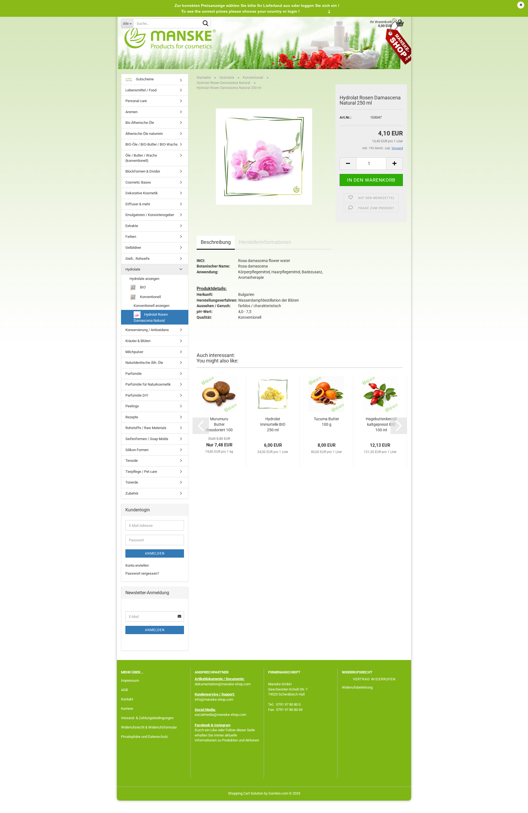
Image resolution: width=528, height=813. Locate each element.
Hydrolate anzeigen (144, 279)
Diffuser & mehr (137, 204)
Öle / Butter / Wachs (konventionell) (141, 158)
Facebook (202, 725)
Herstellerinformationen (265, 242)
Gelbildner (133, 247)
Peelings (132, 406)
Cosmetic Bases (138, 182)
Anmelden (155, 553)
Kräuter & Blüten (137, 341)
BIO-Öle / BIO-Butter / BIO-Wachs (151, 144)
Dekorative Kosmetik (141, 193)
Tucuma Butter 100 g (326, 422)
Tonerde (131, 482)
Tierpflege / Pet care (141, 472)
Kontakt (127, 699)
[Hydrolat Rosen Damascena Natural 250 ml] (264, 156)
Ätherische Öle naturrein (144, 134)
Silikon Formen (136, 450)
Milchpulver (134, 352)
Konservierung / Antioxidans (147, 330)
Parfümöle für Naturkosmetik (148, 384)
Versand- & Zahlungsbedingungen (147, 718)
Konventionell (150, 297)
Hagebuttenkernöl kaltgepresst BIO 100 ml (381, 424)
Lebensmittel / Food (140, 90)
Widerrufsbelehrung (357, 687)
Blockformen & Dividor (142, 171)
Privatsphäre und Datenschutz (144, 737)
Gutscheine (144, 79)
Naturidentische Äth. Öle (144, 363)
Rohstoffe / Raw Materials (145, 428)
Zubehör (131, 493)
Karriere (127, 708)
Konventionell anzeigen (151, 306)
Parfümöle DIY (136, 395)
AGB (124, 690)
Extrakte (131, 226)
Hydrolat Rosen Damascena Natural (151, 317)
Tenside (131, 461)
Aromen (131, 112)
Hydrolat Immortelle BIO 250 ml (272, 424)
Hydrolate (132, 269)
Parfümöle (133, 374)
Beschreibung (216, 242)
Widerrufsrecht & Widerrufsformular (149, 727)
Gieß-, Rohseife (137, 259)
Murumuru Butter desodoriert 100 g (219, 425)
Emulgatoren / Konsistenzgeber (149, 215)
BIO (142, 287)
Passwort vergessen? (142, 573)
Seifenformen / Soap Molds (146, 439)
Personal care (136, 101)
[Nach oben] (513, 804)
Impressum (130, 680)
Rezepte (131, 417)
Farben (130, 236)
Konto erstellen (137, 565)
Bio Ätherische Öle (139, 123)
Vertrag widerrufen (374, 679)
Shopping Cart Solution (245, 793)
